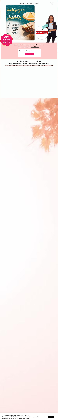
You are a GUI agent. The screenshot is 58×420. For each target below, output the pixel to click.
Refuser (43, 417)
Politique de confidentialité (23, 418)
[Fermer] (56, 417)
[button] (52, 3)
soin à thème (35, 47)
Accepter (51, 417)
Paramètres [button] (36, 417)
